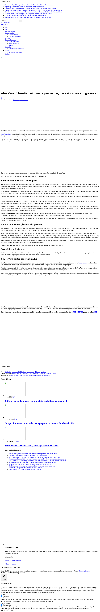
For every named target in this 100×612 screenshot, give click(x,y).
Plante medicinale (14, 41)
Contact (7, 54)
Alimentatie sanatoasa (15, 52)
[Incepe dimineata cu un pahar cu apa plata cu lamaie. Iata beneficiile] (15, 417)
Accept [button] (70, 571)
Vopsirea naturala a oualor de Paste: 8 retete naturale (25, 469)
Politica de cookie (10, 564)
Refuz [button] (76, 571)
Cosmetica (8, 47)
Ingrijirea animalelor (15, 36)
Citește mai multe (84, 571)
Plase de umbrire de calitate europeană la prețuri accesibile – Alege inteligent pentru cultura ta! (33, 10)
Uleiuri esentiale (14, 43)
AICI (95, 312)
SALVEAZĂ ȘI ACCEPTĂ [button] (10, 610)
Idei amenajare (13, 34)
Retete (7, 50)
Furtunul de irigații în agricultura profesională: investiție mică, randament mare (29, 5)
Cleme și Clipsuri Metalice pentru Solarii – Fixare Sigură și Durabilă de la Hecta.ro (30, 8)
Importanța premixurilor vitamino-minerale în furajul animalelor (24, 6)
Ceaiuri (11, 45)
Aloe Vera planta (6, 134)
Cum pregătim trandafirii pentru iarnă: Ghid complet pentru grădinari (26, 15)
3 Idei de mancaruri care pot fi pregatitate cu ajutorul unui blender (30, 375)
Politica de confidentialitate (13, 560)
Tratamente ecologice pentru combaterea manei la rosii (25, 468)
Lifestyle (7, 38)
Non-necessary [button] (5, 603)
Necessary (6, 596)
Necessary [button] (4, 594)
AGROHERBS (78, 312)
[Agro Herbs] (5, 22)
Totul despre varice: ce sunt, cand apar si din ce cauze (31, 445)
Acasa (6, 27)
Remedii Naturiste (10, 40)
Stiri (6, 29)
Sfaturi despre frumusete (16, 48)
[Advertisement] (50, 114)
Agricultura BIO (10, 31)
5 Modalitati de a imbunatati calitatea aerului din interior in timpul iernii (34, 373)
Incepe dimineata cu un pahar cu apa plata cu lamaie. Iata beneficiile (39, 423)
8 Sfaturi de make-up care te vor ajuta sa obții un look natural (36, 401)
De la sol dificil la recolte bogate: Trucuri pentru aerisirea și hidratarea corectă (28, 14)
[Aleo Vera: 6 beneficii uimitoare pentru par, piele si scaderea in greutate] (35, 88)
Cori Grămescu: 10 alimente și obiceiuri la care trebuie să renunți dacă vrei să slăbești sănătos (33, 12)
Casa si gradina (9, 33)
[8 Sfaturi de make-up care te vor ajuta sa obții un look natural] (15, 395)
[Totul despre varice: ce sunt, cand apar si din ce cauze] (15, 440)
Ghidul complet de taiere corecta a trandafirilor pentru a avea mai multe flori (28, 17)
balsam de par (83, 263)
